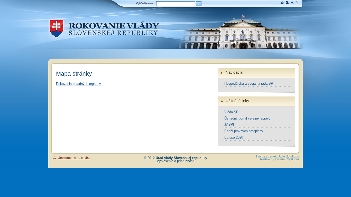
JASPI (229, 124)
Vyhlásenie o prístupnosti (176, 161)
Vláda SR (231, 112)
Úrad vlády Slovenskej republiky (181, 158)
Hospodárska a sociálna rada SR (248, 83)
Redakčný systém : (273, 159)
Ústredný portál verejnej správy (247, 118)
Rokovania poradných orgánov (78, 84)
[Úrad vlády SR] (105, 40)
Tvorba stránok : (267, 156)
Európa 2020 (233, 137)
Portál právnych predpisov (243, 131)
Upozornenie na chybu (74, 157)
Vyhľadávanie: (145, 3)
